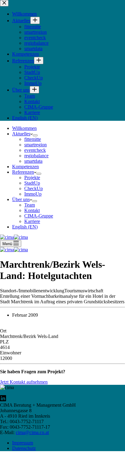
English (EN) (25, 226)
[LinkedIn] (3, 399)
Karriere (32, 221)
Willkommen (24, 128)
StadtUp (32, 183)
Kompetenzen (25, 166)
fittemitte (32, 139)
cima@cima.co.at (32, 432)
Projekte (32, 177)
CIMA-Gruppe (38, 215)
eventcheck (35, 150)
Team (29, 204)
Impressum (22, 442)
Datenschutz (24, 448)
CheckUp (33, 188)
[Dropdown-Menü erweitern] (35, 135)
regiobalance (36, 155)
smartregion (35, 144)
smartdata (33, 161)
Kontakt (32, 210)
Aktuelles (21, 133)
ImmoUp (33, 194)
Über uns (21, 199)
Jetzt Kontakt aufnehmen (24, 382)
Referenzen (23, 172)
